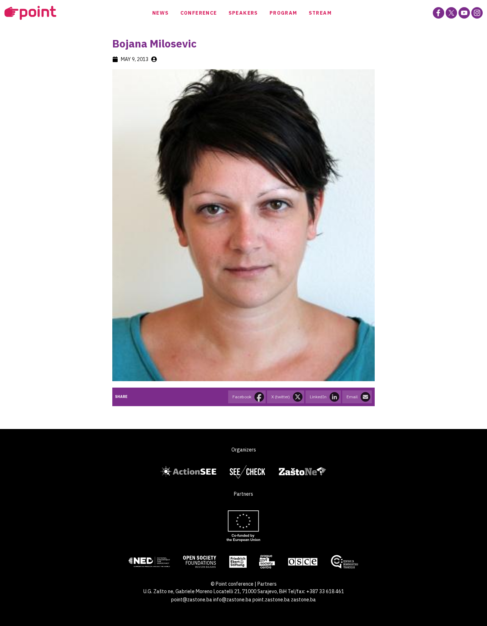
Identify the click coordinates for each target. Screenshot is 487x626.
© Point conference (232, 584)
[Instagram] (477, 13)
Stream (320, 13)
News (160, 13)
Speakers (243, 13)
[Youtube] (464, 13)
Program (283, 13)
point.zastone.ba (271, 599)
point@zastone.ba (191, 599)
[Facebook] (438, 13)
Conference (198, 13)
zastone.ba (303, 599)
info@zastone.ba (232, 599)
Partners (267, 584)
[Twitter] (451, 13)
